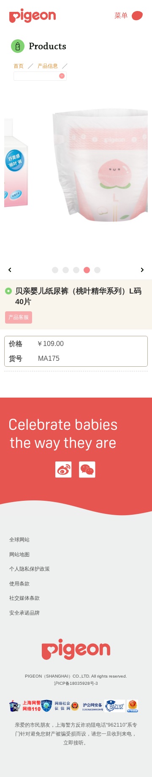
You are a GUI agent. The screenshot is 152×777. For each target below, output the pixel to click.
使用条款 (19, 584)
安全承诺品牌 (24, 613)
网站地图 (19, 554)
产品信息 (48, 66)
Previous (9, 270)
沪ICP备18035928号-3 (76, 683)
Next (142, 270)
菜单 (121, 15)
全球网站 (19, 540)
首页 (19, 66)
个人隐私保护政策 (29, 569)
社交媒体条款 (24, 598)
